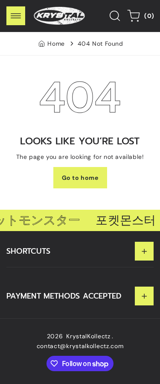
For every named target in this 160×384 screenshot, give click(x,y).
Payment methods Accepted (64, 296)
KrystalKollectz (88, 336)
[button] (15, 15)
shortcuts (28, 251)
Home (55, 43)
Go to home (80, 178)
